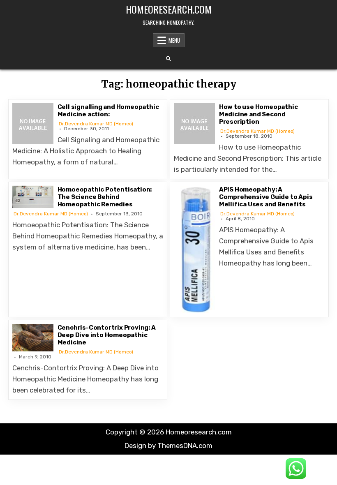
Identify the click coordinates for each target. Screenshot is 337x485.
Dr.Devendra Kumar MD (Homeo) (96, 123)
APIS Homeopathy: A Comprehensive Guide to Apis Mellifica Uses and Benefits (266, 197)
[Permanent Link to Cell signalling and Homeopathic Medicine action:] (32, 123)
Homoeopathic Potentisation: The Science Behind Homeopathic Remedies (105, 197)
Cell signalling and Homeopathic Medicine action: (108, 110)
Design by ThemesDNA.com (168, 445)
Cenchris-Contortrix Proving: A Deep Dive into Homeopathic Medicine (107, 335)
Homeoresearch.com (169, 9)
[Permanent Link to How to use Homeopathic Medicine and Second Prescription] (194, 123)
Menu (174, 40)
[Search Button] (168, 58)
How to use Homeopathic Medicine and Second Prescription (258, 114)
